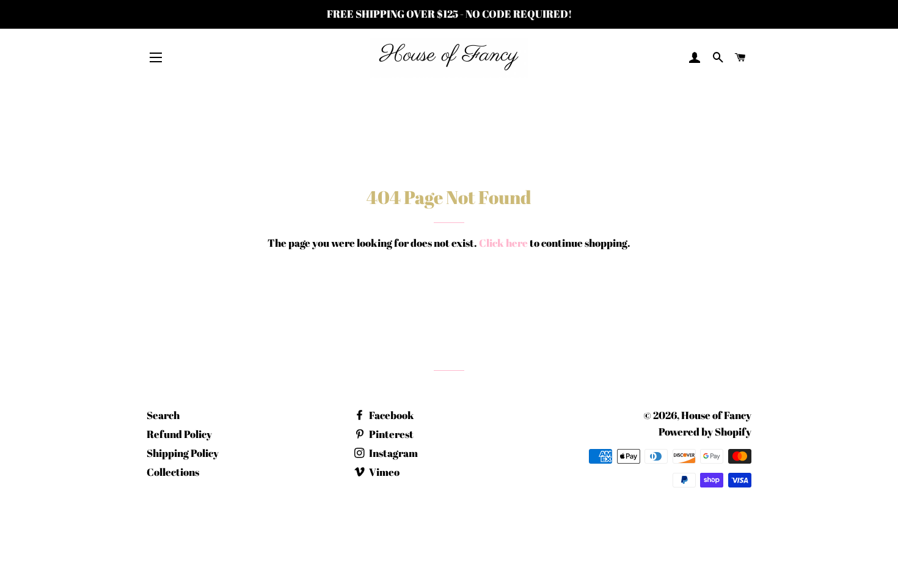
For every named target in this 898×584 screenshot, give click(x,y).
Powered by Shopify (705, 432)
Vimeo (383, 472)
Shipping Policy (183, 453)
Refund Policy (179, 434)
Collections (173, 472)
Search (163, 415)
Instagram (392, 453)
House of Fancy (716, 415)
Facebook (390, 415)
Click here (503, 243)
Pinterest (390, 434)
